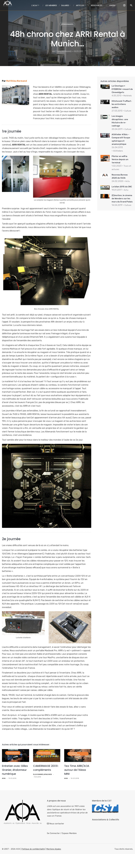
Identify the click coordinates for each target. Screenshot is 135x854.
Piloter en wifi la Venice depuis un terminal (120, 159)
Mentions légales (53, 849)
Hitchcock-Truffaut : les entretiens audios (122, 104)
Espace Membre (69, 833)
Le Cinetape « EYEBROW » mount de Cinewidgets (122, 89)
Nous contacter (56, 823)
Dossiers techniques (74, 753)
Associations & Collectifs (105, 819)
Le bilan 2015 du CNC (122, 186)
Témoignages (67, 24)
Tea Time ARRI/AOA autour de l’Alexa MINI (76, 770)
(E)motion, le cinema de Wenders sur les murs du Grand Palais (122, 198)
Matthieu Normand (16, 81)
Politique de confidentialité (33, 849)
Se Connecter (53, 833)
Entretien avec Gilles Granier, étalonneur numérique (15, 770)
